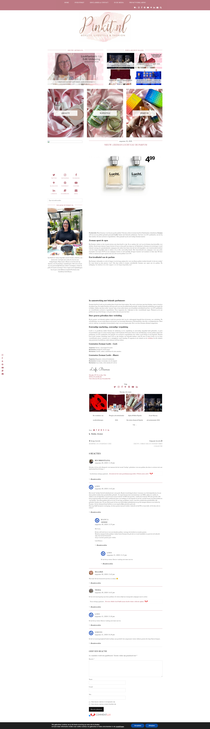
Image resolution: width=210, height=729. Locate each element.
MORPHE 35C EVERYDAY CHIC (100, 442)
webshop (150, 338)
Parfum (93, 434)
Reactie (91, 659)
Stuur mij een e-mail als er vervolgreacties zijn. (103, 702)
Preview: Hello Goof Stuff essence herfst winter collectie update (124, 601)
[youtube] (148, 7)
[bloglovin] (151, 7)
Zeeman (100, 434)
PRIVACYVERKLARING (137, 2)
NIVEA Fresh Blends (95, 377)
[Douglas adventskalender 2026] (116, 403)
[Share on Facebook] (96, 430)
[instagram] (139, 7)
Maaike (99, 572)
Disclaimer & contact (99, 2)
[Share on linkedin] (108, 430)
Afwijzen (152, 726)
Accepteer (137, 726)
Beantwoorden (96, 479)
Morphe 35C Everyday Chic (97, 375)
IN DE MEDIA (119, 2)
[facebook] (141, 7)
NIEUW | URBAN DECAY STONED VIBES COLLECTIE (148, 443)
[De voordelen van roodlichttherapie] (98, 403)
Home (66, 2)
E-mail (91, 687)
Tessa (98, 590)
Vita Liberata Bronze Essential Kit (99, 378)
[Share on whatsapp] (106, 430)
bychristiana (102, 460)
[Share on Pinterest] (101, 430)
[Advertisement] (125, 215)
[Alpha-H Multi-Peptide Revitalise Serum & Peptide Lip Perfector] (135, 403)
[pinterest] (144, 7)
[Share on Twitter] (98, 430)
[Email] (157, 7)
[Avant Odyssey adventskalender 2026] (153, 403)
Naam (90, 679)
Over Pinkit (79, 2)
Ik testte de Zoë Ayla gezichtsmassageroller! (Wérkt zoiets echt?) (129, 474)
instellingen (120, 727)
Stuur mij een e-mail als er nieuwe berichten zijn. (103, 704)
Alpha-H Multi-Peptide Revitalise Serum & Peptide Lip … (135, 420)
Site (90, 694)
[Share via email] (94, 430)
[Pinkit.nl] (105, 22)
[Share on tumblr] (104, 430)
